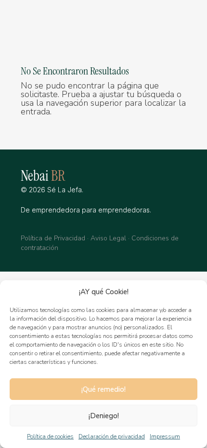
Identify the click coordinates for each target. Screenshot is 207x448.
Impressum (165, 436)
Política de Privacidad (53, 238)
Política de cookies (50, 436)
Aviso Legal (108, 238)
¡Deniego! (104, 416)
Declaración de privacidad (111, 436)
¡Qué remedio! (103, 389)
